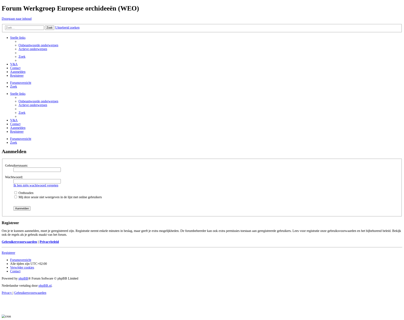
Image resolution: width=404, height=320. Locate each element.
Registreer (8, 252)
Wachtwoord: (14, 177)
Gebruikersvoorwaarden (19, 242)
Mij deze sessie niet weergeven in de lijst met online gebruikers (60, 197)
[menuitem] (38, 45)
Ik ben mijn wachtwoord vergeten (35, 185)
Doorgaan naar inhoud (17, 18)
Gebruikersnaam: (16, 165)
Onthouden (25, 193)
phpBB (23, 278)
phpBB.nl (45, 285)
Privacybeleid (49, 242)
